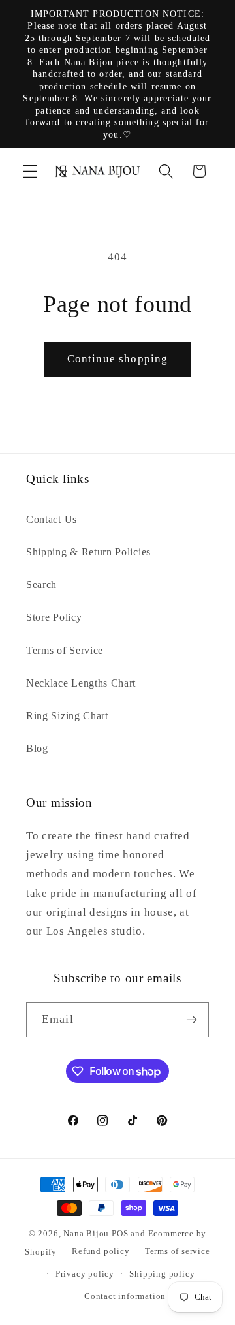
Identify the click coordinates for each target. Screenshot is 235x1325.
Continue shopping (117, 358)
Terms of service (177, 1251)
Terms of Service (64, 650)
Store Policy (54, 617)
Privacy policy (84, 1274)
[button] (30, 171)
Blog (37, 748)
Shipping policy (162, 1274)
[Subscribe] (191, 1019)
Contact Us (51, 519)
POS (120, 1233)
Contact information (125, 1296)
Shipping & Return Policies (88, 551)
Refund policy (100, 1251)
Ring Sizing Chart (67, 715)
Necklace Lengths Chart (81, 683)
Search (41, 584)
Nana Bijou (86, 1233)
